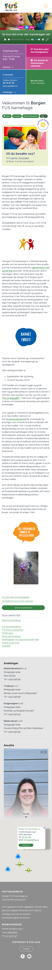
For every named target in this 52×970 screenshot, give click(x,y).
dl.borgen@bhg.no (10, 86)
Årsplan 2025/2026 (10, 643)
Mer (43, 116)
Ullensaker (12, 932)
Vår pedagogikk (31, 116)
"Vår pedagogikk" (11, 398)
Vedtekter (6, 646)
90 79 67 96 (9, 82)
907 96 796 (26, 837)
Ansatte (17, 116)
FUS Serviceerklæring (11, 627)
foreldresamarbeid (16, 419)
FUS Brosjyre (7, 633)
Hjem (8, 116)
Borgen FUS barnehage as (29, 829)
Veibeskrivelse (26, 845)
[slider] (16, 39)
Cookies (26, 949)
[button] (19, 864)
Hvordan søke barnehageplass (16, 597)
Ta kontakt (23, 158)
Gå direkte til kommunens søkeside (17, 601)
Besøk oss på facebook (23, 608)
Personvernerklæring (11, 620)
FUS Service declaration (12, 630)
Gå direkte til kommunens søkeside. (39, 63)
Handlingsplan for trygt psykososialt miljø (20, 639)
